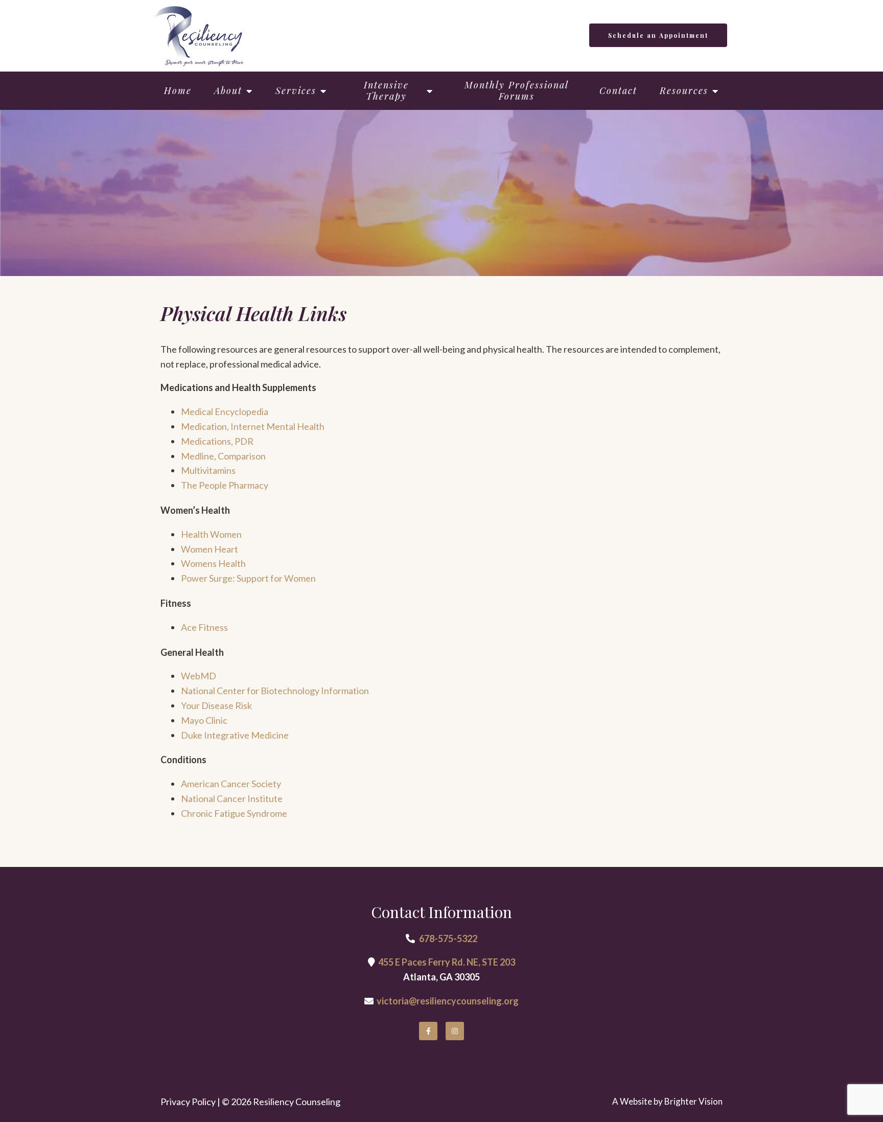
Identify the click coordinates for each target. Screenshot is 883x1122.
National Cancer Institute (232, 798)
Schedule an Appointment (658, 35)
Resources (684, 90)
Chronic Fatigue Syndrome (234, 813)
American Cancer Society (231, 783)
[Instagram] (455, 1031)
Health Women (211, 534)
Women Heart (209, 549)
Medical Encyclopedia (224, 411)
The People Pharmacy (224, 485)
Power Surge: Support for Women (248, 578)
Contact (618, 90)
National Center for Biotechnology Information (275, 690)
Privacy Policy (188, 1101)
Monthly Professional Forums (516, 90)
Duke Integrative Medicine (235, 735)
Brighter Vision (693, 1101)
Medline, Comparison (223, 456)
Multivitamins (208, 470)
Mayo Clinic (204, 720)
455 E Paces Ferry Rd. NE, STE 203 (446, 962)
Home (178, 90)
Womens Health (213, 563)
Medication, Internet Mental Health (252, 426)
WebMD (198, 675)
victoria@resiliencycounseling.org (448, 1000)
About (228, 90)
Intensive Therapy (386, 90)
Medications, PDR (217, 441)
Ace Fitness (204, 627)
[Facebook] (428, 1031)
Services (295, 90)
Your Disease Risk (216, 705)
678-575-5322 (448, 938)
